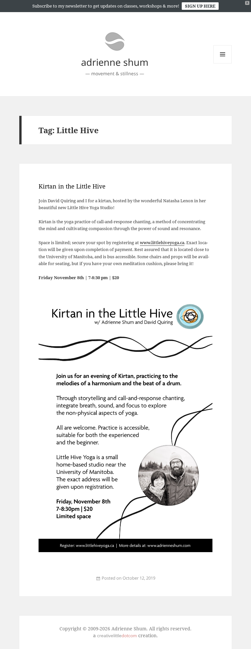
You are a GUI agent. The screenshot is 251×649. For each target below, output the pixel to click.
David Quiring (64, 581)
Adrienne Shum (59, 581)
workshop (84, 581)
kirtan (48, 581)
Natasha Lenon (77, 581)
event (45, 581)
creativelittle (117, 635)
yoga (50, 581)
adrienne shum (114, 62)
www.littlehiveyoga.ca (162, 242)
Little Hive (72, 581)
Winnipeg (81, 581)
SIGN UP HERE (200, 6)
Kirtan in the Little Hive (72, 186)
